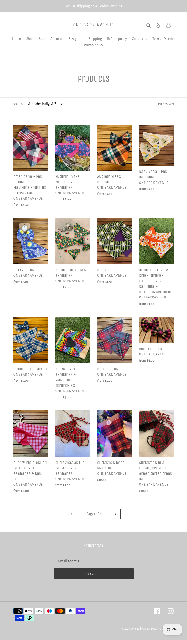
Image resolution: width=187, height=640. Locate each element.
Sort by (18, 104)
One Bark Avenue (93, 25)
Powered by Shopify (162, 628)
